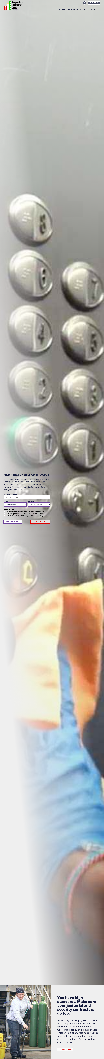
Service (31, 501)
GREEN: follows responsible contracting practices (25, 511)
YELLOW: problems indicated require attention (24, 514)
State (6, 501)
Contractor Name (10, 494)
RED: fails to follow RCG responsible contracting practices (24, 517)
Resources (74, 9)
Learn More (65, 1049)
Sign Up (94, 3)
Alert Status (9, 509)
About (61, 9)
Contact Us (91, 9)
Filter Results (40, 522)
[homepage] (18, 6)
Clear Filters (13, 522)
